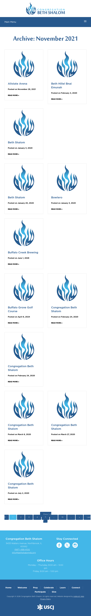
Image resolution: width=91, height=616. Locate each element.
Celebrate (49, 588)
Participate (40, 592)
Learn (63, 588)
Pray (35, 588)
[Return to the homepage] (45, 8)
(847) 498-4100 (22, 550)
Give (54, 592)
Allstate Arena (17, 83)
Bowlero (56, 197)
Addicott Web (78, 596)
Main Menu (10, 22)
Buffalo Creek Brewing (23, 252)
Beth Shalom (16, 142)
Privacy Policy (45, 599)
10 (62, 517)
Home (8, 588)
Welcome (22, 588)
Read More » (13, 95)
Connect (76, 588)
